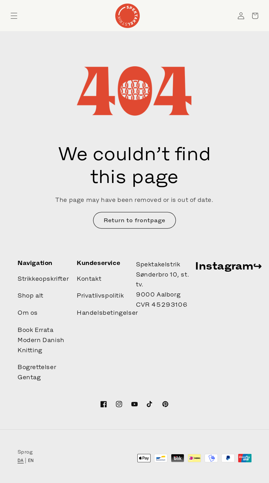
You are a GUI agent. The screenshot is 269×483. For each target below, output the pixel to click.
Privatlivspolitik (100, 295)
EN (31, 460)
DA (21, 460)
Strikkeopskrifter (43, 278)
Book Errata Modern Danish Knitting (41, 340)
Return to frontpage (134, 220)
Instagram (224, 266)
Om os (28, 312)
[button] (14, 16)
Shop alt (30, 295)
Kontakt (89, 278)
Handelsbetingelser (107, 312)
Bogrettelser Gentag (37, 372)
